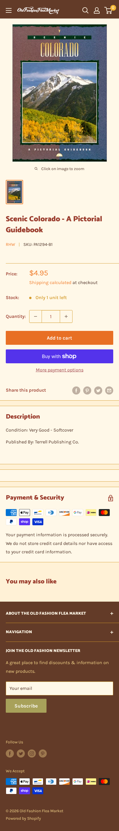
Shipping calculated (50, 282)
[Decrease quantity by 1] (35, 316)
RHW (10, 244)
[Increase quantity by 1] (66, 316)
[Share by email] (109, 390)
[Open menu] (9, 10)
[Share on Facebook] (76, 390)
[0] (108, 10)
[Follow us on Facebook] (10, 753)
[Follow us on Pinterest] (43, 753)
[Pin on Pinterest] (87, 390)
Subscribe (26, 706)
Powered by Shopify (23, 818)
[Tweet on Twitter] (98, 390)
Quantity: (16, 316)
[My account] (97, 10)
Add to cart (59, 338)
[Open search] (85, 10)
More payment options (59, 370)
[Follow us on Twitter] (21, 753)
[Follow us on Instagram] (32, 753)
